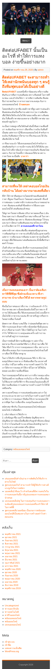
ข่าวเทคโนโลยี (12, 612)
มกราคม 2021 (11, 566)
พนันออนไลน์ (11, 621)
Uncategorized (12, 605)
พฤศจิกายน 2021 (13, 534)
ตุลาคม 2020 (11, 572)
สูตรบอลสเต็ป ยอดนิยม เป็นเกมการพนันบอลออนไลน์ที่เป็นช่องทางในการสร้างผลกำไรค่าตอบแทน (25, 513)
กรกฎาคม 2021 (12, 547)
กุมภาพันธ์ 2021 (12, 563)
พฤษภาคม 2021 (12, 553)
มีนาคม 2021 (11, 559)
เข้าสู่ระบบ (10, 642)
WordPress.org (12, 651)
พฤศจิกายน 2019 (13, 588)
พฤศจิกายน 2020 (13, 569)
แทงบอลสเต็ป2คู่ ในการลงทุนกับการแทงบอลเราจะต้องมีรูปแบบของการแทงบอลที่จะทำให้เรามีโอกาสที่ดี (27, 504)
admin (41, 70)
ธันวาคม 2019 (11, 585)
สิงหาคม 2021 (11, 544)
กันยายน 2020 (11, 575)
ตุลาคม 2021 (11, 537)
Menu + (25, 41)
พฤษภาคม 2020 (12, 579)
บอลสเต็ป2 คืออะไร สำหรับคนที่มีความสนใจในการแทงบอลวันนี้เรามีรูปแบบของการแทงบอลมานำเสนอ (27, 494)
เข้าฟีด (8, 645)
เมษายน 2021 (11, 556)
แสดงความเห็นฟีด (13, 648)
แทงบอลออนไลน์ (13, 625)
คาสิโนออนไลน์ (12, 615)
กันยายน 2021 (11, 540)
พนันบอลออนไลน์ (21, 449)
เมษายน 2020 (11, 582)
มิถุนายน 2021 (11, 550)
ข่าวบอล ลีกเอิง (12, 609)
